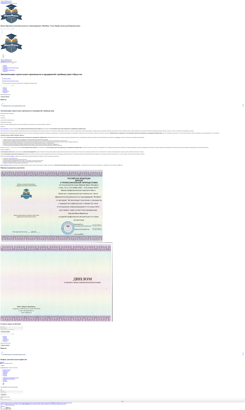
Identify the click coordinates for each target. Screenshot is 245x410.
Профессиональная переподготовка (11, 67)
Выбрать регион (8, 1)
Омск (71, 402)
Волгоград (12, 402)
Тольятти (36, 403)
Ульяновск (47, 403)
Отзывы (5, 88)
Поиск (122, 401)
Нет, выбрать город (7, 408)
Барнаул (2, 402)
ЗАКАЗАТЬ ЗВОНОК (5, 96)
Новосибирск (66, 402)
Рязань (16, 403)
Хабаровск (53, 403)
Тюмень (42, 403)
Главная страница (7, 78)
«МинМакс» (118, 137)
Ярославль (63, 403)
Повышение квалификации (9, 70)
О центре (5, 66)
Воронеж (17, 402)
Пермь (6, 403)
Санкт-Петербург (26, 403)
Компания (5, 372)
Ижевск (27, 402)
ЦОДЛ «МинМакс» (5, 128)
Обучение (5, 68)
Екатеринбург (22, 402)
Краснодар (43, 402)
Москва (53, 402)
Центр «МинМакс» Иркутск (7, 165)
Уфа (50, 403)
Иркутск (2, 1)
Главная (5, 65)
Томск (39, 403)
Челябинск (58, 403)
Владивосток (7, 402)
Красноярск (48, 402)
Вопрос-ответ (6, 91)
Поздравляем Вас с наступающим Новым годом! (14, 105)
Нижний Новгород (59, 402)
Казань (34, 402)
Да (1, 408)
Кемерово (38, 402)
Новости (5, 87)
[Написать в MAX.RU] (3, 407)
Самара (20, 403)
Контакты (5, 71)
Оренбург (3, 403)
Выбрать (2, 362)
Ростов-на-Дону (11, 403)
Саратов (32, 403)
